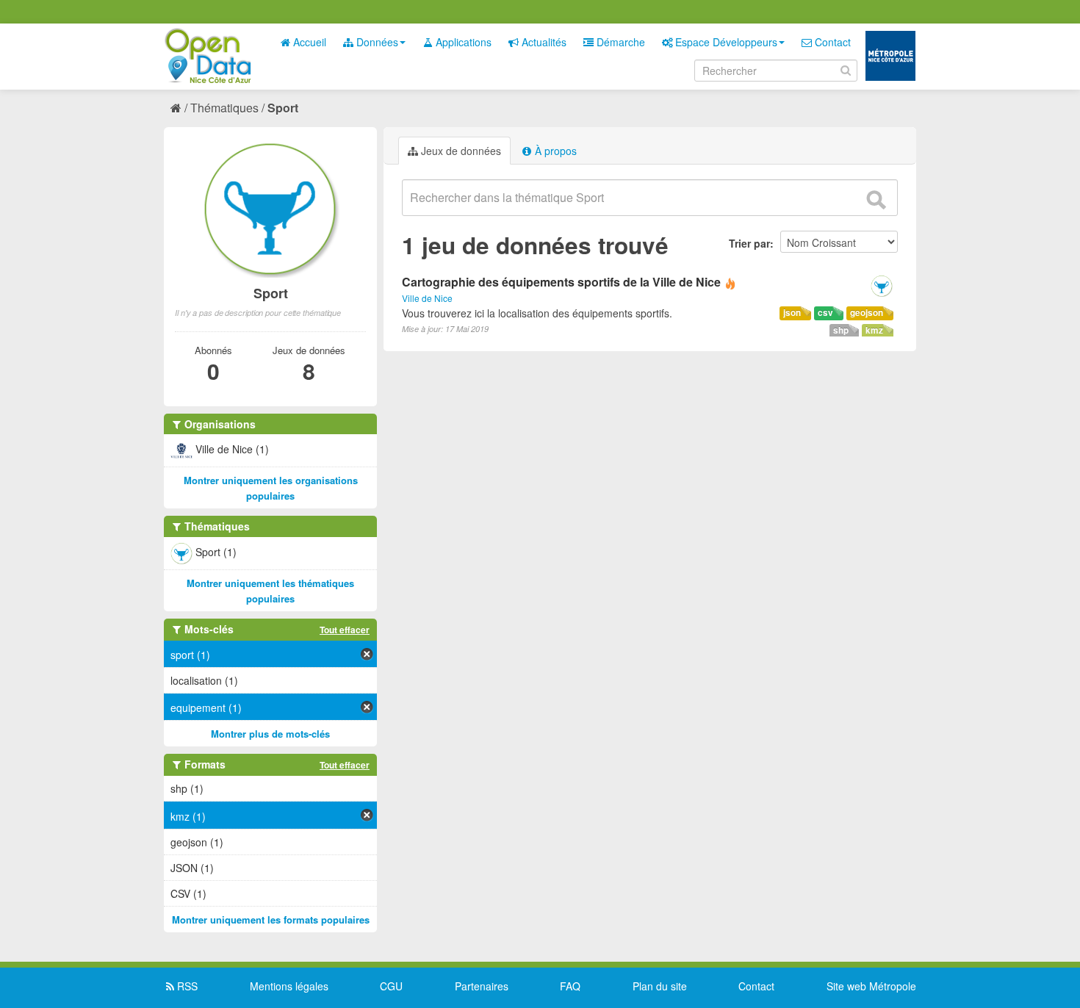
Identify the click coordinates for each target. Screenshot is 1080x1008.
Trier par (749, 243)
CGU (391, 986)
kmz (874, 330)
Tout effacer (345, 629)
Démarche (619, 42)
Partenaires (481, 986)
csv (825, 312)
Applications (462, 42)
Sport (282, 107)
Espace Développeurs (724, 42)
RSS (186, 986)
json (792, 312)
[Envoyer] (876, 200)
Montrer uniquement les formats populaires (271, 919)
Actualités (542, 42)
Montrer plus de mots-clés (270, 734)
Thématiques (224, 107)
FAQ (570, 986)
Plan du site (660, 986)
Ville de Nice (427, 298)
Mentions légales (289, 986)
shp (841, 330)
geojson (866, 312)
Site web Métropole (871, 986)
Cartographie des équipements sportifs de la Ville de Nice (561, 281)
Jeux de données (459, 150)
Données (375, 42)
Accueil (308, 42)
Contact (831, 42)
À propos (554, 150)
